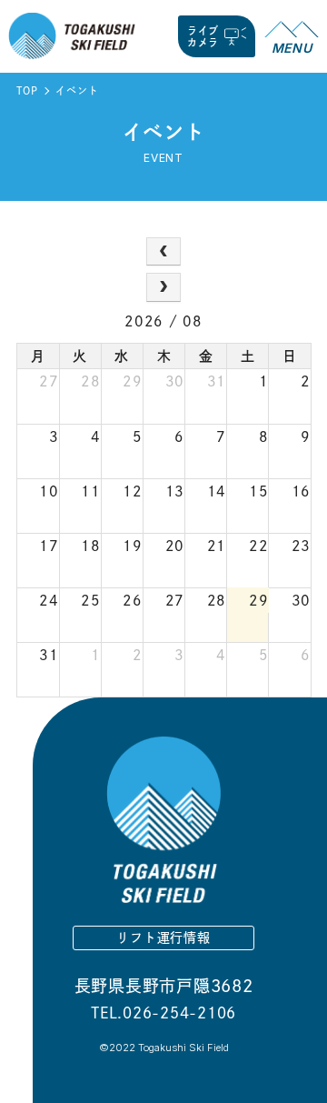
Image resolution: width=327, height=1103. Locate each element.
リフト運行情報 (163, 937)
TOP (26, 90)
